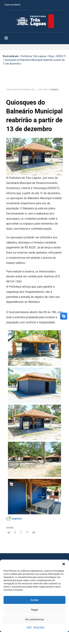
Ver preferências (34, 619)
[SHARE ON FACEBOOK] (15, 532)
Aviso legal (38, 627)
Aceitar (34, 599)
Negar (34, 609)
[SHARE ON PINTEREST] (27, 532)
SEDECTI (55, 90)
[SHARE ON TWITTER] (9, 532)
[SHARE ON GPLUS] (21, 532)
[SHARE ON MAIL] (33, 532)
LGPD (29, 627)
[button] (63, 564)
